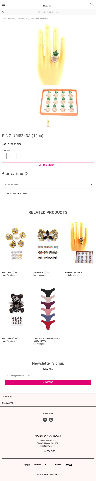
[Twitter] (17, 174)
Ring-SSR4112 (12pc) (10, 272)
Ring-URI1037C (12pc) (42, 272)
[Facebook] (3, 174)
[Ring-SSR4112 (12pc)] (16, 243)
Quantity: (6, 150)
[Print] (12, 174)
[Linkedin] (21, 174)
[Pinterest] (26, 174)
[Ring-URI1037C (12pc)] (48, 243)
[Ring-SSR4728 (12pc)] (16, 309)
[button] (48, 184)
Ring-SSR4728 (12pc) (10, 338)
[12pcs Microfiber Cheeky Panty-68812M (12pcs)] (48, 309)
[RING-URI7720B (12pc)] (80, 243)
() (93, 5)
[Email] (7, 174)
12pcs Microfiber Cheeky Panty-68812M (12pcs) (47, 339)
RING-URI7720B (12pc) (73, 272)
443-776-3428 (49, 451)
